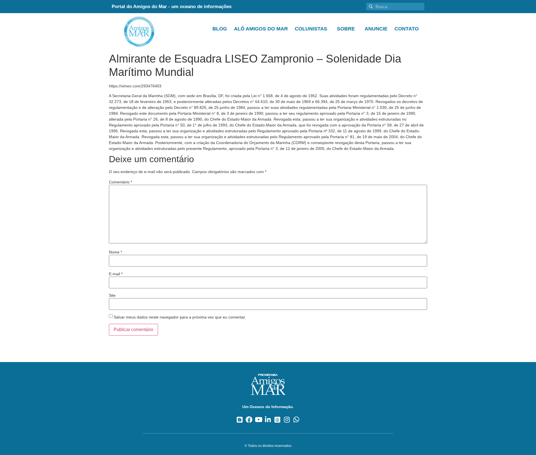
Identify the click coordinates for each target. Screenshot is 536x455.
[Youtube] (259, 419)
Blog (219, 29)
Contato (406, 29)
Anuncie (376, 29)
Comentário (120, 182)
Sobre (346, 29)
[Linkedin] (268, 419)
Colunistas (311, 29)
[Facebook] (249, 419)
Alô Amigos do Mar (261, 29)
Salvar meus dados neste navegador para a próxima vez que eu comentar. (180, 317)
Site (112, 295)
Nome (115, 252)
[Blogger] (240, 419)
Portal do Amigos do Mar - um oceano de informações (171, 6)
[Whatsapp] (296, 419)
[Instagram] (287, 419)
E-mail (116, 274)
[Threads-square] (277, 419)
